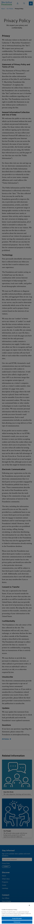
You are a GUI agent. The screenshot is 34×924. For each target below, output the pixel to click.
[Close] (29, 905)
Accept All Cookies (17, 918)
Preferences (17, 922)
